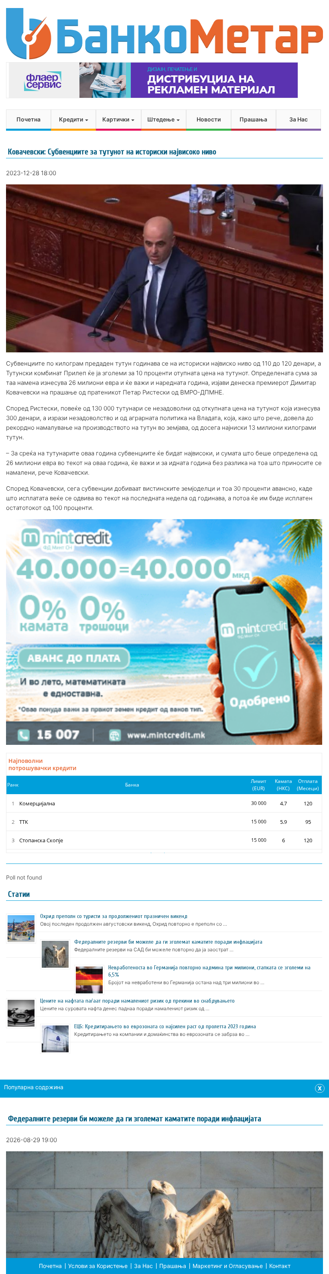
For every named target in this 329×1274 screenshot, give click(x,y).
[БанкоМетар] (164, 33)
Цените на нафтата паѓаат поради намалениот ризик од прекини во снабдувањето (137, 1000)
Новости (209, 119)
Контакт (279, 1265)
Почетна (28, 119)
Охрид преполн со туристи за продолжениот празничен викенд (113, 916)
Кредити (71, 119)
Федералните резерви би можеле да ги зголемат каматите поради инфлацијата (168, 941)
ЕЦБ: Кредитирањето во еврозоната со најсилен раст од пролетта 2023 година (165, 1026)
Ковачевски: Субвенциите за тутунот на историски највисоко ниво (112, 151)
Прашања (253, 119)
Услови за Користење (98, 1265)
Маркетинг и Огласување (228, 1265)
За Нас (298, 119)
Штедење (161, 119)
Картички (116, 119)
